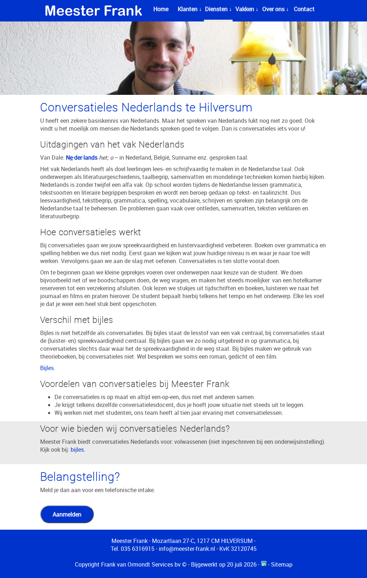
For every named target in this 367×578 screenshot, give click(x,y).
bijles (77, 449)
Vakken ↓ (246, 9)
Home (160, 9)
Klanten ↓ (190, 9)
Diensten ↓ (218, 9)
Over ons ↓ (275, 9)
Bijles (47, 368)
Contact (304, 9)
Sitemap (281, 564)
